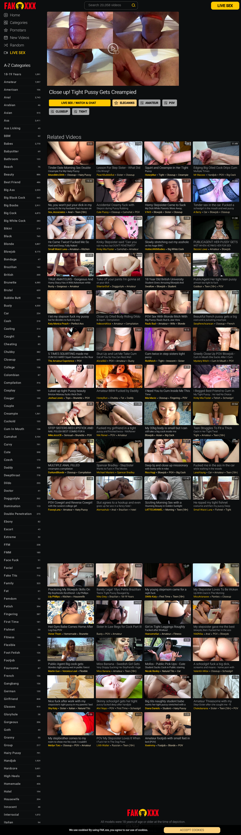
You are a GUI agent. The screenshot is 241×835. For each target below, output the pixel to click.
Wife (173, 323)
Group (8, 745)
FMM (7, 552)
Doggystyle (12, 498)
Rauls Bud (150, 323)
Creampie (11, 413)
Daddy (8, 467)
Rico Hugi (150, 472)
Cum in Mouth (14, 429)
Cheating (10, 344)
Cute (7, 452)
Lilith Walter (103, 745)
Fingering (11, 614)
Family (9, 583)
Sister (120, 174)
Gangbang (11, 683)
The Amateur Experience (61, 360)
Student (171, 286)
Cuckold (9, 421)
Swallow (150, 286)
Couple (9, 406)
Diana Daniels (152, 708)
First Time (11, 622)
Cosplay (9, 390)
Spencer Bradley (125, 472)
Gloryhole (11, 714)
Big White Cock (14, 221)
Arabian (9, 105)
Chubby (9, 352)
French (9, 676)
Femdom (10, 598)
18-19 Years (12, 74)
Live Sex (17, 52)
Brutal (8, 290)
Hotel (8, 791)
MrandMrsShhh (56, 174)
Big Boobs (11, 205)
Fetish (8, 606)
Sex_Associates (57, 212)
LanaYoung (200, 472)
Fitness (9, 637)
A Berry (198, 212)
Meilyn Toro (54, 745)
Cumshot (10, 436)
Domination (12, 506)
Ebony (8, 521)
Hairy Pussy (12, 753)
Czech (8, 460)
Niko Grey (102, 596)
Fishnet (9, 629)
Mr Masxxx (200, 174)
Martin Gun (54, 671)
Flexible (9, 645)
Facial (8, 568)
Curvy (8, 444)
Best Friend (12, 182)
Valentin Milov (201, 671)
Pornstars (18, 30)
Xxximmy (150, 745)
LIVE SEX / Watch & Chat (78, 103)
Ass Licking (12, 128)
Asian (8, 113)
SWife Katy (151, 596)
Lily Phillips (54, 596)
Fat (6, 591)
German (9, 691)
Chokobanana (201, 708)
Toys (68, 398)
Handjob (10, 760)
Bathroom (11, 159)
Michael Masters (106, 472)
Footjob (9, 660)
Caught (9, 336)
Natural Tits (168, 671)
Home (15, 15)
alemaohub (103, 509)
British (8, 275)
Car (6, 313)
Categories (18, 22)
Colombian (11, 375)
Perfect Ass (77, 323)
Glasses (9, 706)
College (9, 367)
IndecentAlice (104, 323)
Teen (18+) (80, 212)
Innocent (10, 807)
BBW (7, 136)
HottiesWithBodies (155, 249)
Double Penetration (18, 514)
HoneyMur (150, 174)
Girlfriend (11, 699)
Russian (116, 745)
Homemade (12, 784)
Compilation (12, 382)
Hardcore (10, 768)
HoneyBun (102, 398)
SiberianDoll (103, 286)
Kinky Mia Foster (106, 249)
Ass (6, 120)
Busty (8, 305)
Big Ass (9, 190)
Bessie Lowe (201, 249)
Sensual (68, 435)
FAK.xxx (23, 5)
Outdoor (198, 286)
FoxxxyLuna (54, 509)
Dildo (7, 483)
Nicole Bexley (152, 671)
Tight (83, 111)
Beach (8, 167)
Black (8, 236)
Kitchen (85, 249)
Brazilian (10, 267)
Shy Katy (53, 708)
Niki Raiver (102, 435)
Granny (9, 737)
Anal (7, 97)
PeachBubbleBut (106, 174)
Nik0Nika (199, 633)
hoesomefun (152, 633)
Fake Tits (10, 575)
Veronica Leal (69, 671)
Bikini (8, 228)
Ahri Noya (102, 708)
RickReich (150, 360)
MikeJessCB (55, 435)
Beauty (9, 174)
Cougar (9, 398)
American (11, 89)
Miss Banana (104, 671)
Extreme (10, 537)
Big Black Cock (14, 197)
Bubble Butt (12, 298)
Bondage (10, 259)
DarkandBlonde (56, 472)
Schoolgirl (227, 398)
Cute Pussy (103, 212)
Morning (170, 509)
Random (17, 45)
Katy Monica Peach (58, 323)
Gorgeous (11, 722)
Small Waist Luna (57, 249)
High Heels (12, 776)
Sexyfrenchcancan (204, 323)
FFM (7, 544)
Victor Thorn (55, 633)
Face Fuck (11, 560)
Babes (8, 143)
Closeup (10, 359)
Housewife (11, 799)
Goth (7, 730)
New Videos (19, 37)
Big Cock (10, 213)
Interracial (11, 814)
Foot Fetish (12, 652)
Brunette (10, 282)
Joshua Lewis (55, 398)
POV (172, 103)
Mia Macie (151, 398)
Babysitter (11, 151)
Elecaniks (127, 103)
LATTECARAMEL (154, 509)
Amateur (10, 82)
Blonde (9, 244)
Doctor (8, 490)
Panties (215, 596)
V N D (148, 212)
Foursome (11, 668)
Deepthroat (12, 475)
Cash (7, 321)
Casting (9, 329)
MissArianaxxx (202, 596)
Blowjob (9, 251)
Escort (8, 529)
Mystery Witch (201, 360)
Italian (8, 822)
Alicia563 (102, 360)
